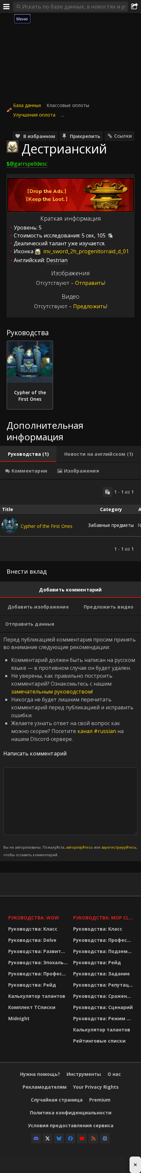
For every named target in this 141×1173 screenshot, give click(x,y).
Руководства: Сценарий (103, 1007)
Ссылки (123, 136)
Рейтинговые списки (99, 1041)
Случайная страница (57, 1100)
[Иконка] (12, 147)
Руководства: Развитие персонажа (39, 951)
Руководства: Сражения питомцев (104, 996)
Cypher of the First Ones (46, 526)
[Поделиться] (134, 6)
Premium (100, 1100)
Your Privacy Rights (96, 1087)
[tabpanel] (70, 520)
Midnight (19, 1018)
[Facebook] (70, 1138)
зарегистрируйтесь (118, 847)
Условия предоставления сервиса (70, 1125)
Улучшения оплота (34, 115)
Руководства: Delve (32, 940)
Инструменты (84, 1074)
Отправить (89, 282)
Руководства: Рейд (32, 985)
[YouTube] (82, 1138)
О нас (114, 1074)
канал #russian (96, 731)
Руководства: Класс (32, 929)
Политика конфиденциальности (70, 1112)
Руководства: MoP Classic (104, 917)
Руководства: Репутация (104, 985)
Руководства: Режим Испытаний (104, 1018)
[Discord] (36, 1138)
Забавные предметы (111, 525)
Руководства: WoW (33, 917)
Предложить (89, 306)
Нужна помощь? (40, 1074)
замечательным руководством (51, 691)
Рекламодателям (45, 1087)
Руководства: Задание (101, 973)
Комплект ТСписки (31, 1007)
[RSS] (93, 1138)
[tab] (28, 454)
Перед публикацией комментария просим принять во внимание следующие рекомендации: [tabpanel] (70, 746)
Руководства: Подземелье (104, 951)
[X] (47, 1138)
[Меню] (6, 6)
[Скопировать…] (107, 492)
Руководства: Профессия (39, 973)
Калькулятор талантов (36, 996)
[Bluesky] (59, 1138)
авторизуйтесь (79, 847)
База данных (27, 105)
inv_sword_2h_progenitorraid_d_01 (85, 251)
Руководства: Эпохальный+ (39, 962)
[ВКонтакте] (105, 1138)
